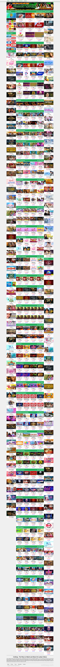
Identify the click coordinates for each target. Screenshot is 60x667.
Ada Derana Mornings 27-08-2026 (19, 418)
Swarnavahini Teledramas (22, 286)
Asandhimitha (11, 121)
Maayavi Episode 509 (40, 251)
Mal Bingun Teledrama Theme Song (26, 118)
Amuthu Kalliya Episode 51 (40, 301)
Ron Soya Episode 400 (33, 166)
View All (42, 81)
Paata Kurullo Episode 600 (40, 166)
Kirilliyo (49, 121)
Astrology (19, 100)
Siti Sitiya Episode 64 (33, 281)
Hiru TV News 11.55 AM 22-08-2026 (49, 613)
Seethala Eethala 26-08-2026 (19, 484)
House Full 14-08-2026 (40, 358)
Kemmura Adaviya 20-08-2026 (33, 533)
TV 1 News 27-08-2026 (26, 76)
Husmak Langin (11, 216)
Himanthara (48, 105)
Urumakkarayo (49, 184)
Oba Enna (11, 358)
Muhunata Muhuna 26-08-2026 (26, 484)
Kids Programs (20, 576)
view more (20, 21)
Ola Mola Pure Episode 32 (40, 262)
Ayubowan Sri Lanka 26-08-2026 (26, 437)
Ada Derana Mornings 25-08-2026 (40, 426)
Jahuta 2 (11, 240)
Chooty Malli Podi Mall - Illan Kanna (33, 542)
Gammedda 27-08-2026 (26, 418)
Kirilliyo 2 (48, 113)
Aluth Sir (11, 82)
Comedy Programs (21, 546)
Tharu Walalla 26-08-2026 (26, 106)
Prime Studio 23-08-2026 (33, 369)
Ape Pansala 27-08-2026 (33, 87)
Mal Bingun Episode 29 (19, 202)
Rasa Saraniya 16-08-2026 (33, 456)
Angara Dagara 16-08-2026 (40, 388)
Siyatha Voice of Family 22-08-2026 (19, 511)
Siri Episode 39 (26, 174)
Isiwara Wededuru (48, 255)
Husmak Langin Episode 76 (40, 155)
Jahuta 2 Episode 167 (33, 48)
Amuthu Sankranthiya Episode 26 (33, 221)
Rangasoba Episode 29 (33, 202)
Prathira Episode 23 (40, 319)
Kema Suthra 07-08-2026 (19, 465)
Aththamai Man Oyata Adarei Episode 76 (49, 482)
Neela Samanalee (11, 350)
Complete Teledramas (21, 324)
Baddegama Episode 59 (40, 175)
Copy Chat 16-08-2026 (26, 358)
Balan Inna (11, 145)
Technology (19, 565)
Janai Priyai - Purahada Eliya (27, 552)
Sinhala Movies (20, 625)
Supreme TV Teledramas (22, 275)
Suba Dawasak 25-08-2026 (40, 106)
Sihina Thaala (11, 461)
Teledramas (9, 51)
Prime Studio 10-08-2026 (33, 377)
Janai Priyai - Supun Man (33, 552)
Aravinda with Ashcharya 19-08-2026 (19, 542)
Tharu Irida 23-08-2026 (19, 350)
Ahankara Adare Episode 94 (26, 243)
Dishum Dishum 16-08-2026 (33, 388)
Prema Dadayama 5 (11, 398)
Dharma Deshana (20, 81)
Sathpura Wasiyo (11, 445)
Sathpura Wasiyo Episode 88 (49, 585)
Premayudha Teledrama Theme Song (19, 126)
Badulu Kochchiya (26, 648)
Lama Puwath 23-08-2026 (19, 582)
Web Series (19, 305)
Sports (18, 516)
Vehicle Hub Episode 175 (33, 572)
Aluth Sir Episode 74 (26, 292)
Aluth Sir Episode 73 (33, 300)
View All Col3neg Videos (39, 11)
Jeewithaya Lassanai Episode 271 (33, 213)
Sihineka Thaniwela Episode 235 (33, 185)
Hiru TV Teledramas (21, 160)
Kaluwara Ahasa (26, 330)
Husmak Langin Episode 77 (33, 147)
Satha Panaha (19, 648)
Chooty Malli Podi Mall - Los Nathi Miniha (40, 533)
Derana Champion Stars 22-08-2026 (26, 503)
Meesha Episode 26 (48, 426)
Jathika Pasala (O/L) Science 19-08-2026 (40, 407)
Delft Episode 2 (49, 408)
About (8, 664)
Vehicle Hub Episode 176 (19, 572)
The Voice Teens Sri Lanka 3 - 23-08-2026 (19, 503)
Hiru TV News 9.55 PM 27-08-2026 (19, 76)
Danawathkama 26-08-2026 (40, 418)
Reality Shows (20, 497)
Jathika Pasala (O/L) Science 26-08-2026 (19, 399)
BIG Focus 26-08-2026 (19, 426)
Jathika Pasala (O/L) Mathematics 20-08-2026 (33, 408)
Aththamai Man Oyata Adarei (11, 129)
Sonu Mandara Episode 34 (48, 501)
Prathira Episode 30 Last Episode (19, 311)
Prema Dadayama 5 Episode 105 (26, 57)
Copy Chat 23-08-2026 (26, 350)
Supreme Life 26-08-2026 (40, 437)
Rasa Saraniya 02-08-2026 (26, 465)
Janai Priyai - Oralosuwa (26, 561)
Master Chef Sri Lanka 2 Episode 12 (33, 503)
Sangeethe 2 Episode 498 (40, 147)
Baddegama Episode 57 (49, 445)
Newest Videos (20, 11)
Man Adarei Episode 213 (26, 155)
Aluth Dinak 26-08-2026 (33, 418)
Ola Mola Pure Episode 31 (40, 271)
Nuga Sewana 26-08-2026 (26, 446)
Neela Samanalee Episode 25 (19, 251)
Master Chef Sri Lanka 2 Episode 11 (40, 511)
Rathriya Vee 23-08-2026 (19, 369)
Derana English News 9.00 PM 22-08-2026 (49, 651)
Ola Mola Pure (11, 366)
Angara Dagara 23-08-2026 (26, 388)
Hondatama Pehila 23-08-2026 (26, 582)
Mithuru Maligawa (48, 34)
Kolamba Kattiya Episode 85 (26, 147)
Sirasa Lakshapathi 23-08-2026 (40, 399)
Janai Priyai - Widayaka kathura (33, 561)
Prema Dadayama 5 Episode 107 (26, 251)
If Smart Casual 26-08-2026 (40, 476)
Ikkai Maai (48, 224)
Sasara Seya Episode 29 (40, 202)
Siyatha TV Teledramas (21, 256)
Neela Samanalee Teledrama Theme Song (19, 118)
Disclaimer (20, 664)
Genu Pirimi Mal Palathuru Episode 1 (33, 57)
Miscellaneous (20, 587)
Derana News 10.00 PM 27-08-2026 (39, 28)
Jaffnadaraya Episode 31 (40, 49)
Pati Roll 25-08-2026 (19, 533)
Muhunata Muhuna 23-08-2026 (49, 642)
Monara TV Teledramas (21, 226)
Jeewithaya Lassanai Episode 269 (26, 221)
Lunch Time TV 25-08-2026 (33, 602)
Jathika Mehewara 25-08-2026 (26, 610)
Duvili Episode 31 (26, 270)
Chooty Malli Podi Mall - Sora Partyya (26, 533)
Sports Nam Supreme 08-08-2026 (33, 522)
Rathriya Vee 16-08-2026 (19, 377)
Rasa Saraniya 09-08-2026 (40, 456)
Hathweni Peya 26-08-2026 (40, 593)
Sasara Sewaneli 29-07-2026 (19, 339)
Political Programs (20, 469)
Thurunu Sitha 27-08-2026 (26, 87)
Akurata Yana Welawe (11, 74)
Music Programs (20, 363)
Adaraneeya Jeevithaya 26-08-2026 (33, 438)
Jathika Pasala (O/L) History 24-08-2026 (33, 399)
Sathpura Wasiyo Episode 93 (19, 213)
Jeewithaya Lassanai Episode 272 (26, 213)
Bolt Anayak (11, 153)
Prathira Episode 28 (33, 311)
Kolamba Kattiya (11, 279)
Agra (48, 208)
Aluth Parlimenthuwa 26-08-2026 (33, 476)
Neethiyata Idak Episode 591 (19, 437)
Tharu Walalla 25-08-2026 (33, 106)
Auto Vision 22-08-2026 (26, 572)
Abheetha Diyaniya (48, 137)
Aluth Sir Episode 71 (48, 371)
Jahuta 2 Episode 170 (19, 292)
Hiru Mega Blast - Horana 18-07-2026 (19, 136)
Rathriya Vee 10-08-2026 (26, 377)
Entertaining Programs (21, 382)
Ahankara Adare (11, 66)
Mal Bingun (11, 303)
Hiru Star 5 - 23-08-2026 (40, 503)
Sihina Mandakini (48, 66)
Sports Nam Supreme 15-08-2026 (19, 522)
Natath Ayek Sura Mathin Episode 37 (19, 57)
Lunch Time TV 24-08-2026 (40, 602)
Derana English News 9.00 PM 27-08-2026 (21, 19)
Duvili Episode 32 (26, 262)
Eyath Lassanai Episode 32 (33, 262)
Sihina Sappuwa (11, 453)
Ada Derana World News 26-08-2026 (40, 76)
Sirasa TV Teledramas (21, 237)
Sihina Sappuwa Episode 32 (33, 194)
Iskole (11, 224)
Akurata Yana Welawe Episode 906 (19, 175)
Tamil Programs (20, 614)
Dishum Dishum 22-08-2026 (19, 388)
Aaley (11, 58)
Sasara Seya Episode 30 (40, 185)
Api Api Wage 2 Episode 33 (20, 194)
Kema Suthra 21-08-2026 (26, 456)
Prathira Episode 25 (26, 319)
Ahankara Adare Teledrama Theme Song (40, 126)
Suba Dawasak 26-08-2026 (19, 106)
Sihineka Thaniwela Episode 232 (48, 557)
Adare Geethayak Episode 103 (33, 232)
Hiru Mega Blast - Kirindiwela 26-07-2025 (33, 137)
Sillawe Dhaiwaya (48, 200)
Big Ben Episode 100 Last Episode (40, 232)
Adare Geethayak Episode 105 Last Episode (19, 233)
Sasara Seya (11, 437)
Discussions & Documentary (22, 412)
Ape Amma (19, 330)
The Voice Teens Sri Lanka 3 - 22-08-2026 (19, 49)
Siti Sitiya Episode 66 (19, 281)
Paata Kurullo (11, 374)
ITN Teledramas (20, 179)
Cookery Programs (21, 450)
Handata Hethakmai (11, 200)
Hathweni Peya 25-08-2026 (33, 610)
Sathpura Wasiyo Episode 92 (40, 213)
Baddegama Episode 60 (39, 18)
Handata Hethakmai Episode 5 (33, 175)
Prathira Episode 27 (40, 311)
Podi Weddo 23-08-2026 (40, 582)
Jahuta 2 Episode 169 (26, 300)
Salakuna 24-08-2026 (49, 454)
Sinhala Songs (20, 111)
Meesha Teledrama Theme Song (33, 117)
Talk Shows (19, 343)
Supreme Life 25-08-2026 (40, 446)
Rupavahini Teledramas (21, 207)
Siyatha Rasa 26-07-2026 (40, 465)
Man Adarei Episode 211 (49, 538)
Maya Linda (48, 58)
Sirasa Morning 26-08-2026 (19, 446)
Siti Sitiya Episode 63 (40, 281)
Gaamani (19, 631)
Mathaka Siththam (48, 42)
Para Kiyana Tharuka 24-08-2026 (26, 49)
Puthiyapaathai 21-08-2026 (26, 621)
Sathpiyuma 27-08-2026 (19, 87)
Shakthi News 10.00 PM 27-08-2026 (30, 19)
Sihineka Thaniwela (11, 469)
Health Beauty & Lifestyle (22, 431)
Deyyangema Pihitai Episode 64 (26, 202)
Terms (16, 664)
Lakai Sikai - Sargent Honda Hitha (40, 552)
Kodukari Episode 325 (49, 594)
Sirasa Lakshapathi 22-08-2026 (19, 407)
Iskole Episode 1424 (19, 155)
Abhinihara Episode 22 (40, 95)
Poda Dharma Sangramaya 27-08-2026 (33, 96)
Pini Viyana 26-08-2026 (33, 446)
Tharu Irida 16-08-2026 (19, 358)
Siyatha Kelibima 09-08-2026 (26, 522)
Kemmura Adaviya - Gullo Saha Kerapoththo (26, 542)
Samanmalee (40, 648)
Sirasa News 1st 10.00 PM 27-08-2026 (30, 28)
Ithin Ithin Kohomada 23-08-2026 (33, 350)
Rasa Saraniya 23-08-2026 (19, 456)
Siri (11, 477)
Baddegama (11, 137)
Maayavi (11, 295)
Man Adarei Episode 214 (20, 28)
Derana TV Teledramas (21, 141)
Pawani (11, 382)
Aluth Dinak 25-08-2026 (26, 426)
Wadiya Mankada (11, 516)
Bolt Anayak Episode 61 (19, 301)
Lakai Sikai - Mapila (40, 560)
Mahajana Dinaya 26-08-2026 (19, 476)
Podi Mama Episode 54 (40, 194)
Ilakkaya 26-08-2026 (26, 475)
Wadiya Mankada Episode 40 (40, 221)
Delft (11, 161)
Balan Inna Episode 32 (19, 262)
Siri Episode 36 (49, 463)
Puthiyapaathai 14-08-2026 (33, 621)
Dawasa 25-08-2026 (40, 492)
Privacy (12, 664)
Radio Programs (20, 527)
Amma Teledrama (11, 90)
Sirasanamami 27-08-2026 (19, 95)
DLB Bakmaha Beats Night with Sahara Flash (40, 137)
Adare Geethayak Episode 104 (26, 232)
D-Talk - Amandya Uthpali (33, 358)
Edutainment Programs (21, 393)
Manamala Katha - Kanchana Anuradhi (33, 125)
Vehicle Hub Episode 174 (40, 572)
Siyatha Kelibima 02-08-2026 (40, 522)
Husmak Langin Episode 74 (48, 380)
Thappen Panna (11, 508)
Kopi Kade (11, 287)
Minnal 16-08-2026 (40, 620)
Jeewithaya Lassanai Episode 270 (19, 221)
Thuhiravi (48, 145)
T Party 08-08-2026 (40, 377)
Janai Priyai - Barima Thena (19, 561)
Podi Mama (11, 390)
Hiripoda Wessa (11, 208)
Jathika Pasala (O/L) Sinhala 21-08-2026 (26, 407)
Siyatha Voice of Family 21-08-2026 (26, 511)
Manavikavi (11, 319)
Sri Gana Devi (49, 192)
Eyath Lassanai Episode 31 (33, 271)
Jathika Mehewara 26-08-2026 (33, 593)
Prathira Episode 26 (19, 319)
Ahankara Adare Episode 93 (33, 251)
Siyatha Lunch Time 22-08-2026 (26, 602)
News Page (19, 62)
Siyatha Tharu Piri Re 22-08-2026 (40, 57)
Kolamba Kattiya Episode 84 (33, 155)
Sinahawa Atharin (26, 631)
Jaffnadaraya (11, 232)
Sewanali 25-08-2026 (19, 601)
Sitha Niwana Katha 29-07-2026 (40, 331)
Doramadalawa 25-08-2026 (33, 426)
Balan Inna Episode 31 (19, 271)
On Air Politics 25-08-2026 (19, 492)
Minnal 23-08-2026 (19, 620)
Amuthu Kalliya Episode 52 (33, 292)
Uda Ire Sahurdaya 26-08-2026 (26, 593)
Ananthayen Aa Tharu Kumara (49, 216)
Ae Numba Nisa (49, 50)
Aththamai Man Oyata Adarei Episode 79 (26, 166)
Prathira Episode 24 (33, 319)
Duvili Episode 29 (48, 566)
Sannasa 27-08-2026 (26, 95)
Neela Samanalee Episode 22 (49, 547)
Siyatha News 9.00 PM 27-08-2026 (33, 76)
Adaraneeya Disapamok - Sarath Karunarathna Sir (19, 610)
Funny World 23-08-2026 (33, 582)
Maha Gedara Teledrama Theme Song (26, 126)
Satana (33, 648)
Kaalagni (49, 26)
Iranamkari (48, 129)
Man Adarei (11, 311)
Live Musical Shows (21, 130)
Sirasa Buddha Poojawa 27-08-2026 (40, 87)
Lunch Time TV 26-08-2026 (19, 593)
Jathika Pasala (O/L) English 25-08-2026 (26, 399)
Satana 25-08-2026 (26, 492)
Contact (24, 664)
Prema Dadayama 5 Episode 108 (19, 243)
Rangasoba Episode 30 (26, 185)
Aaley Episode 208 (48, 343)
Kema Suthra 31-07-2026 (33, 465)
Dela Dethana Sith (33, 330)
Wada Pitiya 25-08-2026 (33, 492)
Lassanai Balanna (33, 631)
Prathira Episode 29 (26, 311)
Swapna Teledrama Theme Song (40, 117)
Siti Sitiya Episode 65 (26, 281)
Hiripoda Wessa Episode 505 (40, 292)
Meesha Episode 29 (19, 185)
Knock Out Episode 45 (49, 510)
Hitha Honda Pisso (40, 631)
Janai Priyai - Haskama (19, 552)
